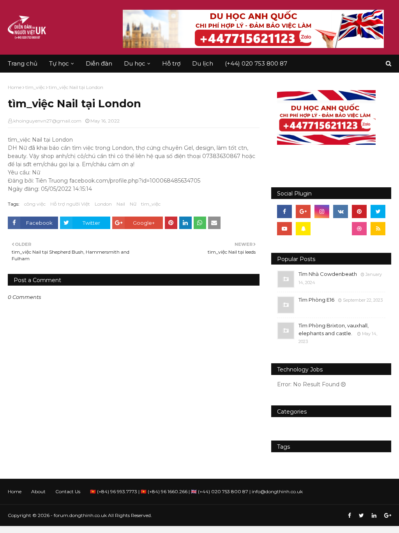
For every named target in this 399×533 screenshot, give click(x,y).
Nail (121, 204)
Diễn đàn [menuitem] (99, 63)
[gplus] (303, 211)
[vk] (340, 211)
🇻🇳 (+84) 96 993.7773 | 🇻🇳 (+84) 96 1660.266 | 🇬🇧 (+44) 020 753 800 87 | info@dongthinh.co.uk (196, 491)
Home (14, 87)
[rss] (378, 228)
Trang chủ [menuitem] (22, 63)
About (38, 491)
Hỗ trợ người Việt (70, 204)
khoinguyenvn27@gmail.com (47, 121)
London (103, 204)
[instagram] (321, 211)
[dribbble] (359, 228)
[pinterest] (359, 211)
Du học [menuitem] (134, 63)
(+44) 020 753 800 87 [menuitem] (256, 63)
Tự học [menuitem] (59, 63)
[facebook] (284, 211)
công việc (35, 204)
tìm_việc (35, 87)
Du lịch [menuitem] (202, 63)
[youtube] (284, 228)
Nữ (133, 204)
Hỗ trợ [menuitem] (171, 63)
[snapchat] (303, 228)
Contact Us (67, 491)
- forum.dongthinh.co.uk (79, 515)
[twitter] (378, 211)
